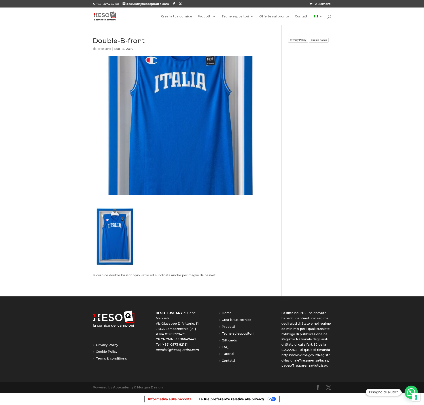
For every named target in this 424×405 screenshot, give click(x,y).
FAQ (225, 347)
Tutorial (228, 354)
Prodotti (204, 16)
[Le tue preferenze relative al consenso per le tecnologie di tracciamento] (416, 397)
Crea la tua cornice (176, 16)
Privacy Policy (298, 39)
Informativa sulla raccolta (169, 399)
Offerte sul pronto (274, 16)
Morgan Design (150, 387)
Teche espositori (235, 16)
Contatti (301, 16)
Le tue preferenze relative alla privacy (231, 399)
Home (226, 313)
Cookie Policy (319, 39)
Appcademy (123, 387)
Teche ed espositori (238, 333)
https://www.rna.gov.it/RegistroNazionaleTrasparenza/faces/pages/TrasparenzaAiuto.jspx (305, 360)
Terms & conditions (111, 358)
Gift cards (229, 340)
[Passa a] (318, 20)
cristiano (104, 49)
